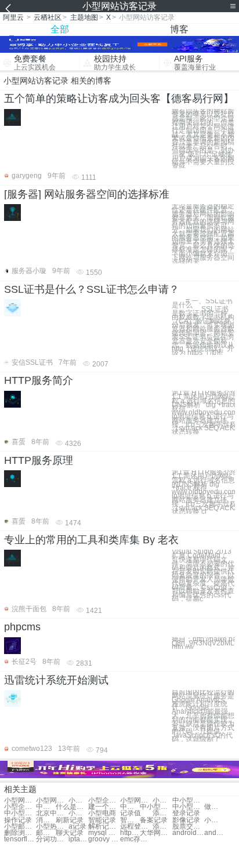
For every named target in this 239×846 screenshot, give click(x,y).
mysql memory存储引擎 (104, 833)
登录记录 (186, 813)
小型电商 (78, 813)
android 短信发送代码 (188, 833)
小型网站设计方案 (162, 800)
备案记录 (154, 820)
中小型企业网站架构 (188, 807)
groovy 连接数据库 (104, 839)
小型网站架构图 (52, 800)
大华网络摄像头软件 (156, 833)
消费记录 (46, 820)
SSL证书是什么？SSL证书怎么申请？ (91, 289)
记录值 (130, 813)
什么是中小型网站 (72, 807)
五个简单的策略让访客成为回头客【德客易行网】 (119, 98)
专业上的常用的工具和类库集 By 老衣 (91, 540)
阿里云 (13, 17)
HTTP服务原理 (38, 460)
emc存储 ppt (136, 839)
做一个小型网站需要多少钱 (214, 807)
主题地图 (84, 17)
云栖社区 (47, 17)
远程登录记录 (136, 826)
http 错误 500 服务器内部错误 (130, 833)
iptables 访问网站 (78, 839)
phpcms (22, 627)
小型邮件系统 (20, 826)
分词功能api (52, 839)
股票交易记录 (188, 826)
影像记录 (186, 820)
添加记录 (162, 813)
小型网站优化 (20, 800)
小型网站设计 (78, 800)
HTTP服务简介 (38, 380)
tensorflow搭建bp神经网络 (20, 839)
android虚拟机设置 (214, 833)
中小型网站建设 (46, 807)
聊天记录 (70, 833)
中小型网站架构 (188, 800)
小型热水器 (52, 826)
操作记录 (18, 820)
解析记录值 (104, 826)
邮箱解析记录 (46, 833)
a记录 (77, 826)
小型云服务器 (214, 820)
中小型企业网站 (130, 807)
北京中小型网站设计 (52, 813)
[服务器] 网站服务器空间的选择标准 (86, 194)
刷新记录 (70, 820)
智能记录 (102, 820)
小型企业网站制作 (20, 807)
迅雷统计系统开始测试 (56, 680)
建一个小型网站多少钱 (104, 807)
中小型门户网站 (156, 807)
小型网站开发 (136, 800)
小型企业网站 (104, 800)
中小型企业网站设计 (20, 813)
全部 (59, 29)
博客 (179, 29)
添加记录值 (162, 826)
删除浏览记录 (20, 833)
